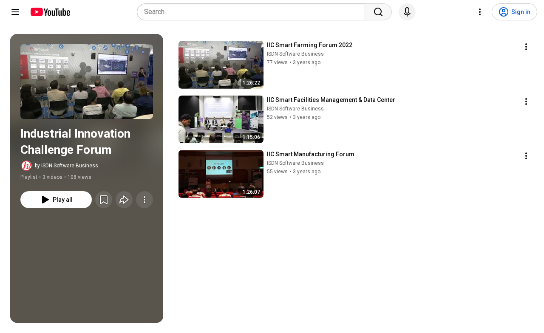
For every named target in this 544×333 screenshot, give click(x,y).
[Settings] (480, 12)
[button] (86, 81)
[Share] (124, 199)
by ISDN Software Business (66, 166)
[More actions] (144, 199)
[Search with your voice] (407, 11)
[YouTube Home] (50, 12)
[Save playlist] (103, 199)
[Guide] (15, 12)
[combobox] (253, 12)
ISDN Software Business (295, 54)
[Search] (378, 11)
